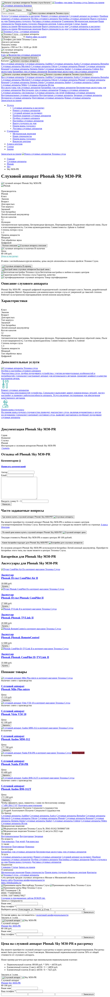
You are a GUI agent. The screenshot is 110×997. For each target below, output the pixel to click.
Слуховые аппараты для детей (49, 92)
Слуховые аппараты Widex (14, 85)
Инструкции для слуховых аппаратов (40, 90)
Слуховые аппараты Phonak (71, 66)
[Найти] (49, 13)
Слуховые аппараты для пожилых (17, 92)
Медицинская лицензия (86, 21)
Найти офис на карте (36, 37)
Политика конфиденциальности (29, 880)
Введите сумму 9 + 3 (11, 501)
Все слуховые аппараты (12, 64)
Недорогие (6, 846)
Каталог (47, 3)
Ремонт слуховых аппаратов (55, 16)
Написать (6, 504)
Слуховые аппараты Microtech (16, 66)
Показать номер (9, 44)
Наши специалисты (22, 136)
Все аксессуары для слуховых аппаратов (21, 87)
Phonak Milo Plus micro (15, 688)
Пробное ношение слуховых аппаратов (32, 115)
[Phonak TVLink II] (29, 609)
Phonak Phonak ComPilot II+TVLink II (25, 656)
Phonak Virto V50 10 (13, 713)
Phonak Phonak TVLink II (17, 616)
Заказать (6, 700)
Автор (4, 472)
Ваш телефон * (8, 906)
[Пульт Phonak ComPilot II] (32, 589)
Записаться (89, 912)
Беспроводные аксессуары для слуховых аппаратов (73, 71)
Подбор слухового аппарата (44, 18)
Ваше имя (6, 903)
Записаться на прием (11, 100)
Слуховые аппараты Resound (79, 818)
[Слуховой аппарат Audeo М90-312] (37, 728)
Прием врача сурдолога (19, 21)
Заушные (38, 836)
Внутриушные (27, 836)
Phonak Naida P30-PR (14, 762)
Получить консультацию (30, 805)
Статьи (76, 24)
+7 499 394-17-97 (9, 805)
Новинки (29, 846)
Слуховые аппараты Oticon (44, 66)
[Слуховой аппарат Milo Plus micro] (37, 678)
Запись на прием (95, 2)
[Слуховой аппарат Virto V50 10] (35, 703)
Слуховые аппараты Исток (41, 85)
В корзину (26, 266)
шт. (4, 55)
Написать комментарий (13, 466)
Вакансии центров (47, 24)
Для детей (20, 841)
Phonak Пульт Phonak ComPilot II (22, 596)
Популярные (18, 846)
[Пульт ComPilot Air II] (30, 569)
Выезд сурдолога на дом (24, 123)
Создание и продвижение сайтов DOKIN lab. (23, 898)
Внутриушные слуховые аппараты (56, 95)
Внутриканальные (10, 836)
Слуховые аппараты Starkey (57, 69)
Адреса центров (64, 24)
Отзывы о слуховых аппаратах (74, 90)
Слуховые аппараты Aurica (66, 64)
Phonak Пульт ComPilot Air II (19, 576)
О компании (68, 21)
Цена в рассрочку (9, 256)
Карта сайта (7, 880)
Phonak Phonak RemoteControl (20, 636)
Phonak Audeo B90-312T (16, 787)
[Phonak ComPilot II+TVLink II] (34, 648)
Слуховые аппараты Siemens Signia (27, 69)
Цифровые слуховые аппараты (80, 92)
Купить (5, 586)
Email (3, 475)
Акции (83, 24)
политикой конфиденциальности (52, 915)
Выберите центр (9, 909)
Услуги (4, 16)
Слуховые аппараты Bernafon (94, 64)
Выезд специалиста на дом (55, 26)
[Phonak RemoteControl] (31, 628)
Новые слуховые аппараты (77, 98)
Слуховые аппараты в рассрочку (24, 16)
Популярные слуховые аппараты (48, 98)
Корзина (27, 5)
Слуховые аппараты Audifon (39, 64)
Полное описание (10, 246)
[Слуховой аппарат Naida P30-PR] (36, 753)
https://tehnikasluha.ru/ (11, 882)
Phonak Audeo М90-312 (15, 738)
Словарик (6, 867)
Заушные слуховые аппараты (88, 95)
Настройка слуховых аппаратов (74, 18)
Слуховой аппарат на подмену (84, 16)
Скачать (5, 448)
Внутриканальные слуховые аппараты (20, 95)
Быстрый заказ (42, 269)
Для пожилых (8, 841)
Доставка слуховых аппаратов (46, 21)
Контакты (92, 872)
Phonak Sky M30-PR (11, 926)
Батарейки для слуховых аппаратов (30, 71)
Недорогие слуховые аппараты (16, 98)
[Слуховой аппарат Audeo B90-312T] (37, 778)
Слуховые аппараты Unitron (85, 69)
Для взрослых (32, 841)
